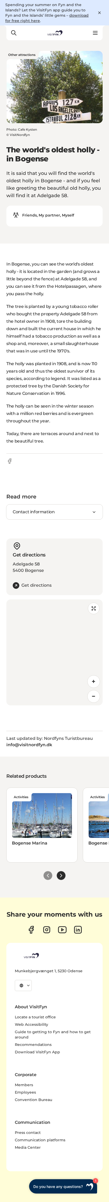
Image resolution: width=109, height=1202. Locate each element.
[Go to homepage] (54, 33)
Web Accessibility (31, 1024)
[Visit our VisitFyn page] (31, 929)
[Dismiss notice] (99, 12)
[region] (54, 652)
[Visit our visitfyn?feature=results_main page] (62, 929)
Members (24, 1084)
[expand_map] (93, 608)
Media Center (28, 1147)
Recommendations (33, 1044)
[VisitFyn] (31, 955)
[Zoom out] (93, 696)
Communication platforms (40, 1140)
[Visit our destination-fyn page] (78, 929)
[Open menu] (95, 33)
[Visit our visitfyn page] (46, 929)
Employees (25, 1092)
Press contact (28, 1132)
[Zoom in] (93, 681)
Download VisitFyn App (37, 1052)
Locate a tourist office (35, 1017)
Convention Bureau (33, 1099)
